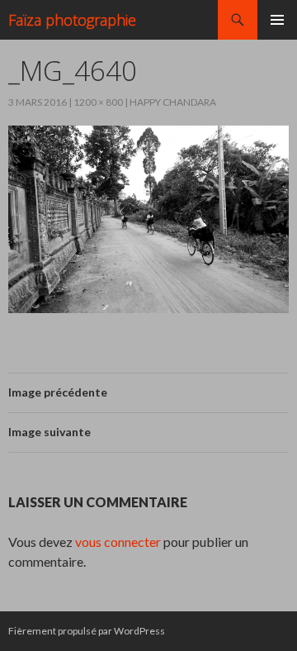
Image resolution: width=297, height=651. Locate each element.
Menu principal (277, 20)
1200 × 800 (98, 102)
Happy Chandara (173, 102)
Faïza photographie (72, 20)
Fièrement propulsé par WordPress (86, 631)
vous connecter (118, 541)
